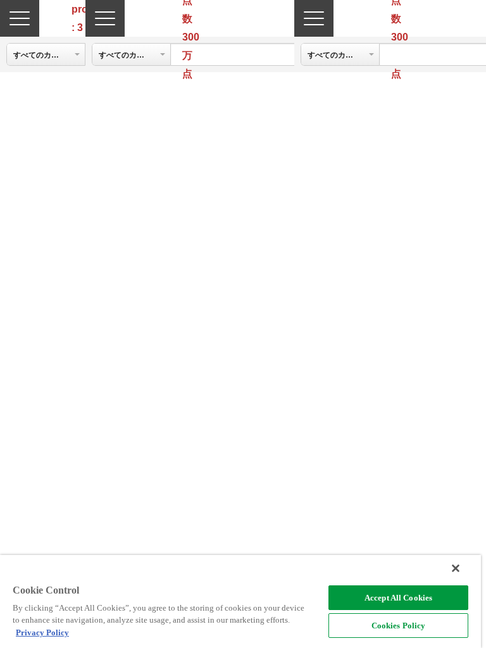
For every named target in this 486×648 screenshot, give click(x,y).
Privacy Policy (42, 632)
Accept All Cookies (398, 597)
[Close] (455, 568)
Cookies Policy (398, 625)
